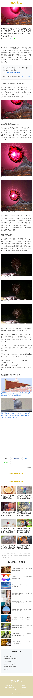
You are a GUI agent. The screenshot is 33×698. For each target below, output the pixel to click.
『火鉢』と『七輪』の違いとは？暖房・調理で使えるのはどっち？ (22, 569)
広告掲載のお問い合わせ (10, 666)
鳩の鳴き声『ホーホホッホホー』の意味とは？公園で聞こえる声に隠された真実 (22, 626)
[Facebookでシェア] (6, 39)
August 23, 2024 (25, 76)
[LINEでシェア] (15, 39)
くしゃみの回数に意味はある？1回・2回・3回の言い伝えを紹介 (22, 594)
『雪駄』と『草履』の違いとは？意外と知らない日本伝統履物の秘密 (22, 642)
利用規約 (24, 687)
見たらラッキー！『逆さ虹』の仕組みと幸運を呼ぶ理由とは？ (22, 585)
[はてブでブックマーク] (10, 39)
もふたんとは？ (8, 656)
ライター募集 (7, 661)
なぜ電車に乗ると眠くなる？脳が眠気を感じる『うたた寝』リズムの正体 (22, 602)
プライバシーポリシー (9, 687)
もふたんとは (9, 685)
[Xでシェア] (1, 39)
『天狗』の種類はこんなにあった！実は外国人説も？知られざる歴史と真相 (22, 634)
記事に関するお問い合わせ (10, 658)
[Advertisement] (16, 439)
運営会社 (6, 669)
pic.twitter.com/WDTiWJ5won (11, 72)
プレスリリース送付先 (9, 664)
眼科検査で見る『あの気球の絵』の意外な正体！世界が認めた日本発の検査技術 (21, 610)
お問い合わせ (16, 689)
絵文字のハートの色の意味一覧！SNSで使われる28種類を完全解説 (22, 577)
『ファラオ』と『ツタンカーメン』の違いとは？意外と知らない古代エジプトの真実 (21, 618)
